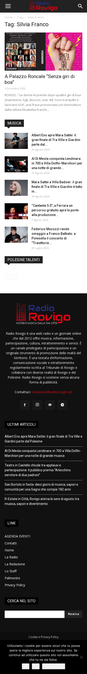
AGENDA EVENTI (17, 536)
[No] (81, 657)
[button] (80, 6)
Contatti (11, 543)
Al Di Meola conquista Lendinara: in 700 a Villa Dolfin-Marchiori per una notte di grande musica (43, 453)
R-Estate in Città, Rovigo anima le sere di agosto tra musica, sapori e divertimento (42, 501)
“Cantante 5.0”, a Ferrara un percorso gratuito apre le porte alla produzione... (55, 210)
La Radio (11, 557)
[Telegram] (62, 405)
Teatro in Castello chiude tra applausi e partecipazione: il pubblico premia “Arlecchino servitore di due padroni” (38, 470)
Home (9, 17)
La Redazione (15, 564)
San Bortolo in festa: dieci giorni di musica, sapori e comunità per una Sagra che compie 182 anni (41, 487)
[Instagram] (37, 405)
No (36, 666)
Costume (11, 68)
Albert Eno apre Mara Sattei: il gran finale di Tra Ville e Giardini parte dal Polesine (43, 439)
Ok (26, 666)
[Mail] (50, 405)
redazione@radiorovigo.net (52, 392)
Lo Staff (10, 571)
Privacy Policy (15, 585)
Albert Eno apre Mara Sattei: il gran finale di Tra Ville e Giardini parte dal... (56, 139)
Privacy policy (53, 666)
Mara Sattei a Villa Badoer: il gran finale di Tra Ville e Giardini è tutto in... (57, 186)
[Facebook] (24, 405)
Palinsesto (12, 578)
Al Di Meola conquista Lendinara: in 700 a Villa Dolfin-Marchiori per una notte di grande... (57, 163)
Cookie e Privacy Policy (43, 637)
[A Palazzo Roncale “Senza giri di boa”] (43, 52)
